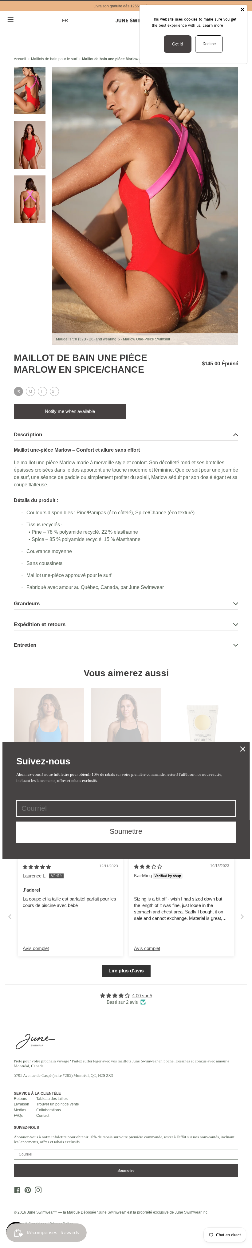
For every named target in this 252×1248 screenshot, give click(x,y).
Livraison (21, 1104)
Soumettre (126, 1170)
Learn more (213, 25)
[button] (66, 20)
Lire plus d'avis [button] (126, 970)
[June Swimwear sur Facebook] (15, 1192)
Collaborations (48, 1110)
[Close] (242, 9)
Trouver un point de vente (57, 1104)
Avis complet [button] (36, 948)
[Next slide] (242, 917)
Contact (42, 1115)
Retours (20, 1099)
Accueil (20, 59)
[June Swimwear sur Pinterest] (26, 1192)
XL (54, 391)
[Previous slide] (10, 917)
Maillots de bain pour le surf (54, 59)
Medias (20, 1110)
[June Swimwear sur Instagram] (36, 1192)
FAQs (18, 1115)
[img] (37, 866)
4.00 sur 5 (142, 995)
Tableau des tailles (52, 1099)
